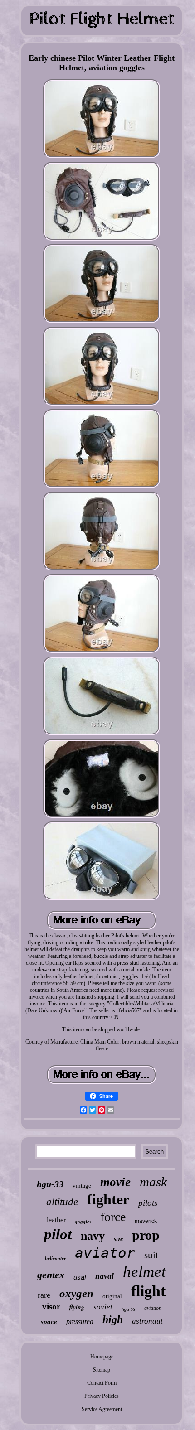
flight (148, 1291)
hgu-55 (128, 1309)
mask (153, 1181)
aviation (152, 1308)
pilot (58, 1234)
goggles (83, 1221)
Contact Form (102, 1383)
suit (151, 1255)
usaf (79, 1277)
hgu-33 (50, 1184)
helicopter (55, 1258)
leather (56, 1220)
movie (115, 1182)
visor (51, 1306)
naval (104, 1275)
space (49, 1321)
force (113, 1217)
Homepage (101, 1356)
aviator (105, 1253)
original (112, 1296)
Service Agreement (102, 1409)
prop (146, 1234)
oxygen (76, 1293)
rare (44, 1295)
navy (93, 1235)
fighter (108, 1199)
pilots (147, 1203)
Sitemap (101, 1370)
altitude (62, 1202)
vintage (82, 1185)
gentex (50, 1274)
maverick (146, 1221)
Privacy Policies (101, 1396)
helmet (144, 1271)
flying (76, 1307)
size (118, 1239)
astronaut (147, 1321)
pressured (79, 1321)
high (112, 1319)
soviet (102, 1307)
